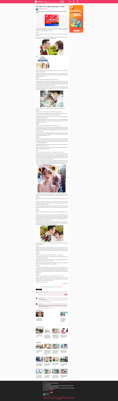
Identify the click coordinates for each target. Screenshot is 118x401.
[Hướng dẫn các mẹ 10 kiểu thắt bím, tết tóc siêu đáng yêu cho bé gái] (56, 330)
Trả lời (44, 301)
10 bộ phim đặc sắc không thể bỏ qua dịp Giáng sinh (39, 319)
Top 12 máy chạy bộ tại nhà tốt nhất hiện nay (64, 364)
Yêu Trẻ (40, 2)
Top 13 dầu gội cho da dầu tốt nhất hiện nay (47, 376)
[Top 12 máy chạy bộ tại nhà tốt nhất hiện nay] (64, 359)
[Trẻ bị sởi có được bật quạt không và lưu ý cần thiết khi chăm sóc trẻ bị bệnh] (47, 346)
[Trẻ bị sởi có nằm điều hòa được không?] (39, 346)
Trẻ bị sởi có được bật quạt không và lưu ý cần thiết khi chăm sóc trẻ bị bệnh (47, 352)
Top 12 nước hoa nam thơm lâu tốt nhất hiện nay (47, 364)
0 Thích (40, 301)
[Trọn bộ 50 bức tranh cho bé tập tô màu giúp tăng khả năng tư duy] (47, 330)
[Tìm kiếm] (62, 2)
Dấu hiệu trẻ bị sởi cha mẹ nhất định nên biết (64, 376)
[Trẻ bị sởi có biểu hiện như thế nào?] (56, 359)
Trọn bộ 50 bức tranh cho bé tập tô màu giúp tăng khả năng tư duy (47, 336)
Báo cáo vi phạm (49, 301)
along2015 (39, 298)
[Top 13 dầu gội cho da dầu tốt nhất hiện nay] (47, 371)
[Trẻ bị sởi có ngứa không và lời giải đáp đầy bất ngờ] (64, 346)
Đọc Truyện (74, 2)
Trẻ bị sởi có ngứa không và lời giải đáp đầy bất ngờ (64, 351)
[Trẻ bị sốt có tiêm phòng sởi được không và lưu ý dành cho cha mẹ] (56, 346)
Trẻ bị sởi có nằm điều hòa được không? (39, 351)
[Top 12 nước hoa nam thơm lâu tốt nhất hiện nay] (47, 359)
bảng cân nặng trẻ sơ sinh (56, 382)
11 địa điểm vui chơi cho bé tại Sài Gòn (39, 336)
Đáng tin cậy (60, 286)
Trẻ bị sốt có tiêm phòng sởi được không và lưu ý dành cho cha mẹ (56, 352)
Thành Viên (77, 2)
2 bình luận (39, 289)
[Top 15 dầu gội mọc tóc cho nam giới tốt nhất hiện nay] (56, 371)
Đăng (66, 294)
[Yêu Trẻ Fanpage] (54, 393)
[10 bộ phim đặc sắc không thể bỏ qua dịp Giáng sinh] (39, 314)
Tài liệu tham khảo (49, 9)
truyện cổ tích (50, 382)
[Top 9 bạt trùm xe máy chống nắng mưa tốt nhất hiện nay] (39, 359)
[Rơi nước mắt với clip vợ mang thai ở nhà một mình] (64, 330)
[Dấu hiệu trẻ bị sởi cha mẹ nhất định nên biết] (64, 371)
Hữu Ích (54, 286)
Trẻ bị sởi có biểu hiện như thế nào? (56, 364)
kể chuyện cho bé (63, 382)
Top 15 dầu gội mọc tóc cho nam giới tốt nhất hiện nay (56, 377)
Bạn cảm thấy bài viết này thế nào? (46, 286)
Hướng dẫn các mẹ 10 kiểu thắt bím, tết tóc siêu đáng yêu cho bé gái (56, 336)
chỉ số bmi (72, 382)
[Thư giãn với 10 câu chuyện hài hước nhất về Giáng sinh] (64, 314)
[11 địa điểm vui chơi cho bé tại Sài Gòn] (39, 330)
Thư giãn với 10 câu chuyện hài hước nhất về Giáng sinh (63, 320)
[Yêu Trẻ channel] (52, 393)
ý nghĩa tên (68, 382)
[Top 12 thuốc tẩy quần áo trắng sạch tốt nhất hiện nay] (39, 371)
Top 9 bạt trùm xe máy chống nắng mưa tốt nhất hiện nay (39, 365)
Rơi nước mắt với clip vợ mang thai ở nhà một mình (64, 336)
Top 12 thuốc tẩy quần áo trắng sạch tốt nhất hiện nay (39, 377)
